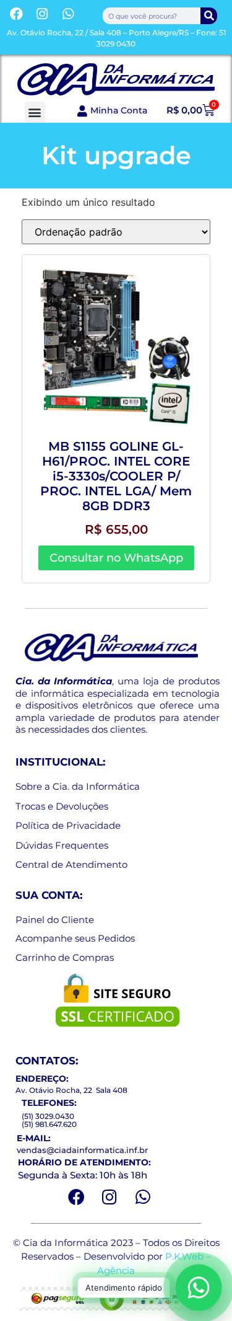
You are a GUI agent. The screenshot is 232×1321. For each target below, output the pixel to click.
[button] (35, 112)
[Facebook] (16, 13)
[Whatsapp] (68, 13)
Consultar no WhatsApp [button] (116, 558)
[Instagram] (42, 13)
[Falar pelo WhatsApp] (199, 1288)
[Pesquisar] (208, 15)
